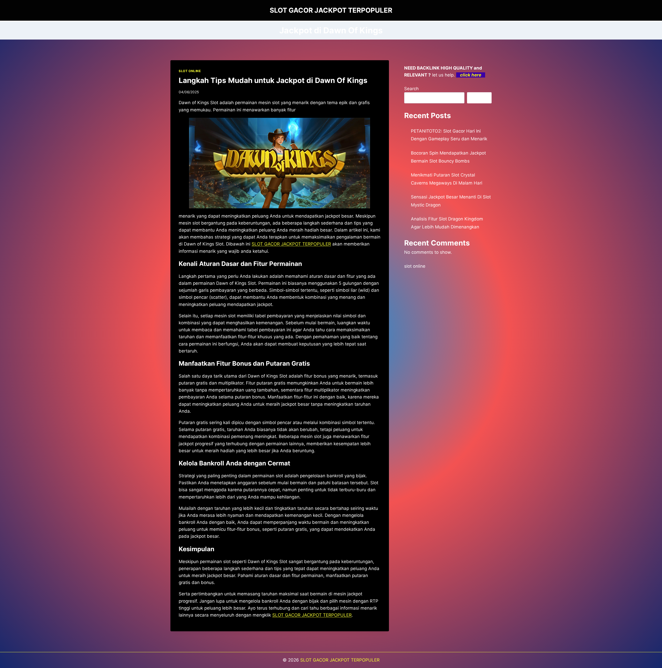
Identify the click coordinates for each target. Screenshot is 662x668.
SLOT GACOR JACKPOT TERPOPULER (340, 660)
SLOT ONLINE (190, 71)
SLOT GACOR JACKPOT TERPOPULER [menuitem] (291, 244)
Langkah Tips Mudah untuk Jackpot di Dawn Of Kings (273, 80)
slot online (414, 266)
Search (411, 88)
